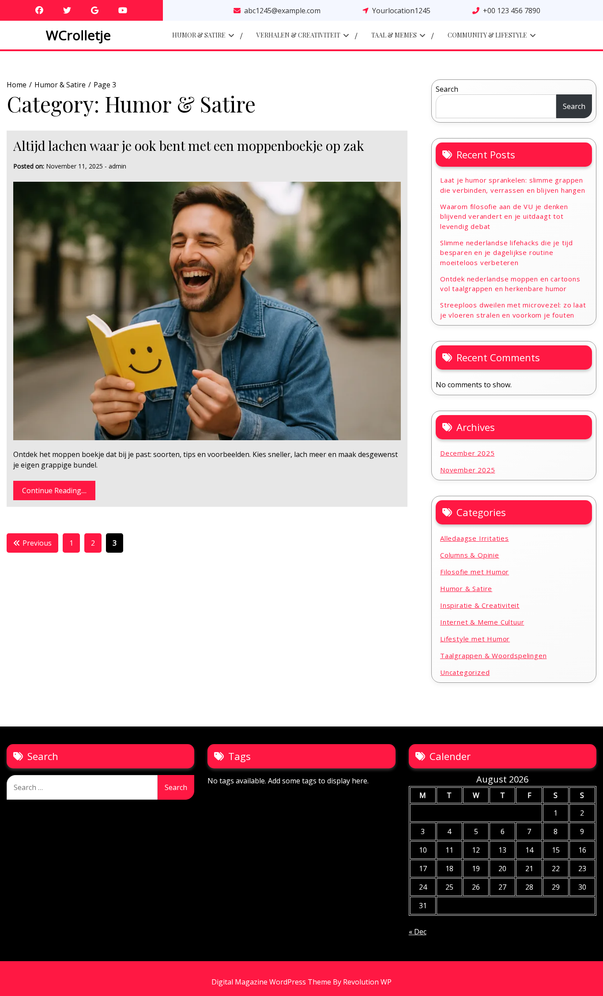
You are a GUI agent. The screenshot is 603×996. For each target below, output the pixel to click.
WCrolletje (78, 35)
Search (447, 89)
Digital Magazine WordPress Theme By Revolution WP (301, 982)
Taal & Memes (394, 35)
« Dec (417, 931)
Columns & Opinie (469, 554)
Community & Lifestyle (487, 35)
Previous (37, 543)
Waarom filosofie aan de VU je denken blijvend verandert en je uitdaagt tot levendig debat (504, 216)
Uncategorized (465, 672)
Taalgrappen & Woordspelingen (493, 655)
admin (117, 166)
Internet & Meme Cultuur (482, 622)
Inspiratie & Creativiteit (480, 605)
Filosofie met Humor (474, 571)
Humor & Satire (199, 35)
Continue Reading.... (54, 490)
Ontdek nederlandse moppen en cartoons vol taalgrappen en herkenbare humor (510, 283)
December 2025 (467, 453)
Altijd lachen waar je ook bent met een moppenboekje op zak (188, 145)
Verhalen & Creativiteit (298, 35)
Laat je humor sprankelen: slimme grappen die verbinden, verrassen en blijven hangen (512, 185)
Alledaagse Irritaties (474, 538)
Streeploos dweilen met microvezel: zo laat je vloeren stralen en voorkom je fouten (513, 309)
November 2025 (467, 469)
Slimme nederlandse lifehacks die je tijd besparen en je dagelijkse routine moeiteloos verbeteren (506, 252)
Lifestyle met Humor (475, 638)
